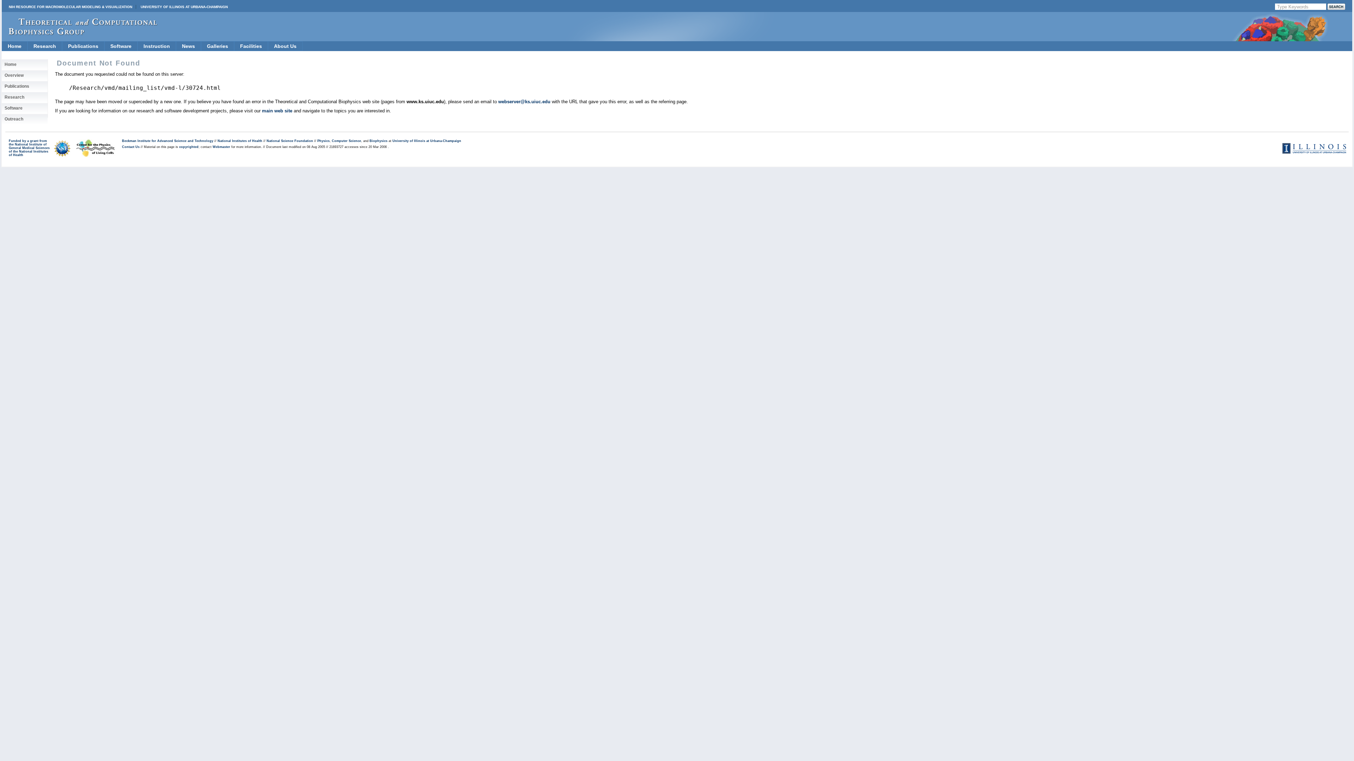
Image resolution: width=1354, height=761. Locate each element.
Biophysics (379, 141)
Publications (83, 46)
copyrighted (189, 147)
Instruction (157, 46)
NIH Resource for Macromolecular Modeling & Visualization (70, 7)
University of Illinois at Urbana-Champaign (184, 7)
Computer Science (346, 141)
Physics (323, 141)
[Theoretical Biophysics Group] (80, 33)
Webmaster (221, 147)
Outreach (14, 119)
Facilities (251, 46)
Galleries (217, 46)
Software (121, 46)
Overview (14, 75)
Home (15, 46)
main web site (277, 110)
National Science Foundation (290, 141)
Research (44, 46)
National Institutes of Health (240, 141)
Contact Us (131, 147)
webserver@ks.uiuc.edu (524, 101)
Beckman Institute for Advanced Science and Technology (167, 141)
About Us (285, 46)
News (188, 46)
